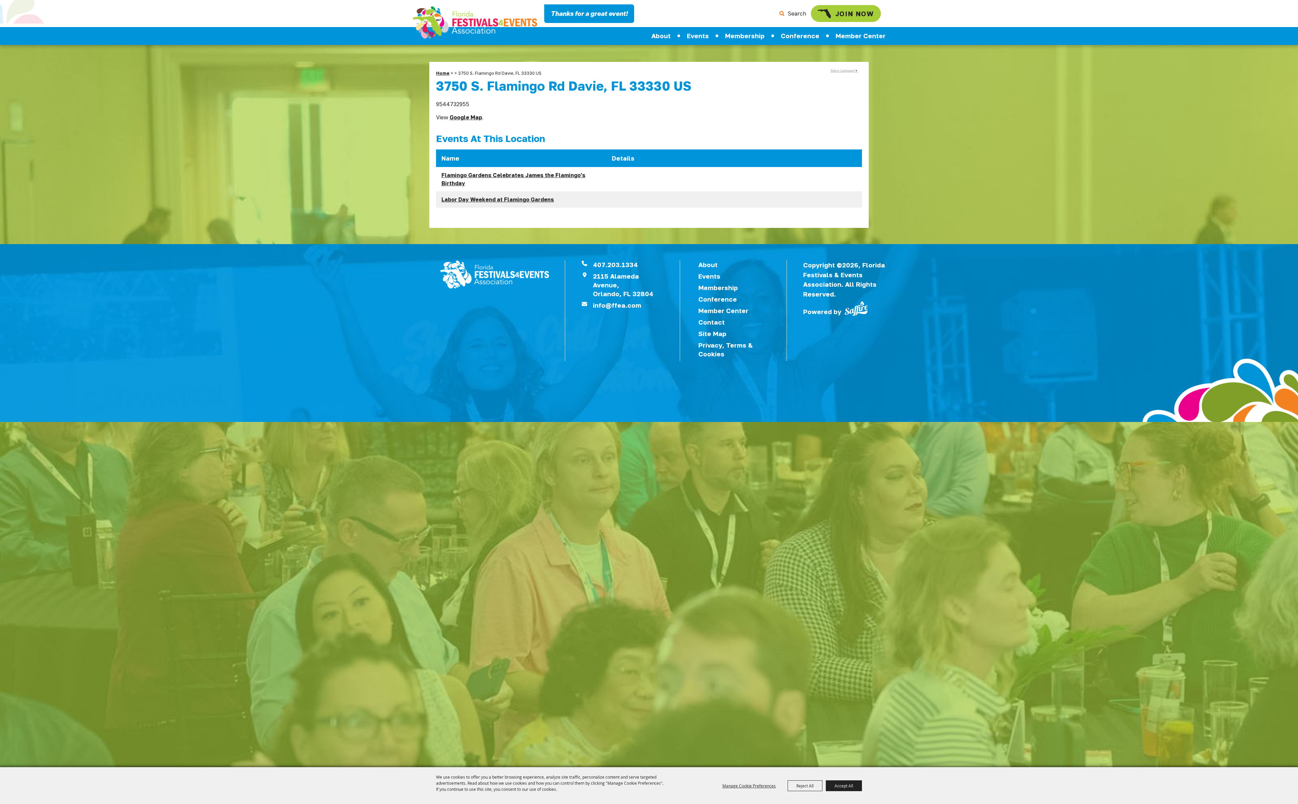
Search (797, 13)
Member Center (861, 36)
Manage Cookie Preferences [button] (749, 785)
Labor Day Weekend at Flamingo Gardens (497, 199)
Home (443, 73)
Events (698, 36)
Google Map (466, 117)
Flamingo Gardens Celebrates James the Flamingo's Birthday (513, 179)
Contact (711, 322)
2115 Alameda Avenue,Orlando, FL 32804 (623, 285)
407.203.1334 (615, 264)
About (661, 36)
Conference (800, 36)
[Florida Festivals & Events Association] (474, 22)
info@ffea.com (617, 305)
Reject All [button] (805, 785)
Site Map (712, 333)
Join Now (854, 13)
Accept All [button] (844, 785)
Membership (745, 36)
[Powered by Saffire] (856, 307)
